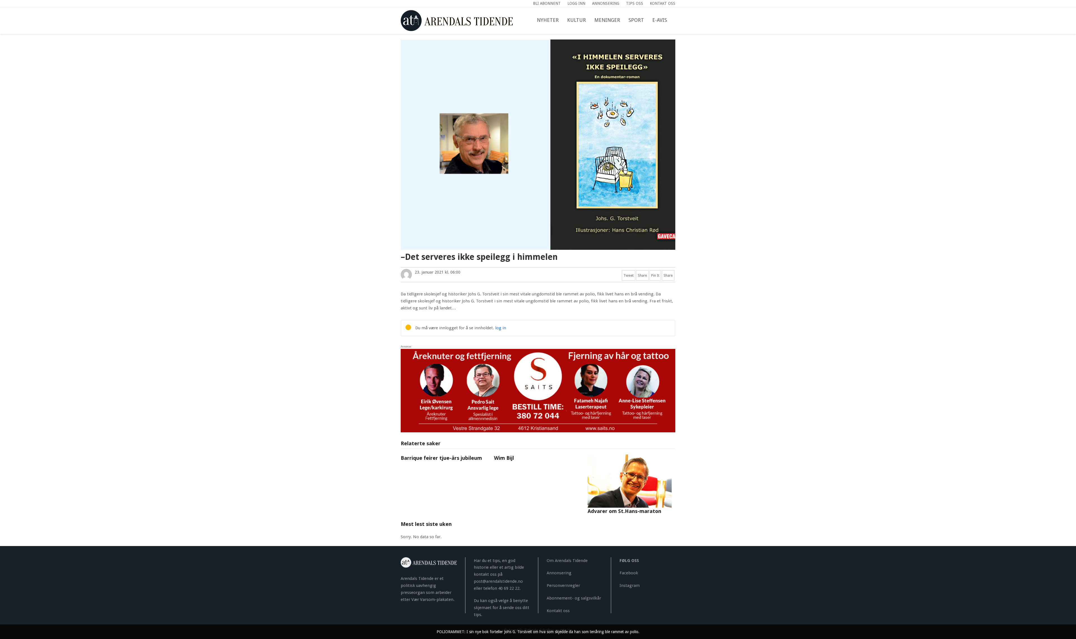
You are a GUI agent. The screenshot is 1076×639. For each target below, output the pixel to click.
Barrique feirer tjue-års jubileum (441, 458)
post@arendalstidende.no (498, 581)
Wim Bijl (504, 458)
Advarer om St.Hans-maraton (624, 511)
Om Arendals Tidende (567, 560)
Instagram (630, 585)
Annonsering (559, 572)
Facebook (629, 572)
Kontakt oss (558, 610)
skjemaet (482, 607)
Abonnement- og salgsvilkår (574, 598)
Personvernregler (563, 585)
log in (500, 327)
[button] (675, 20)
